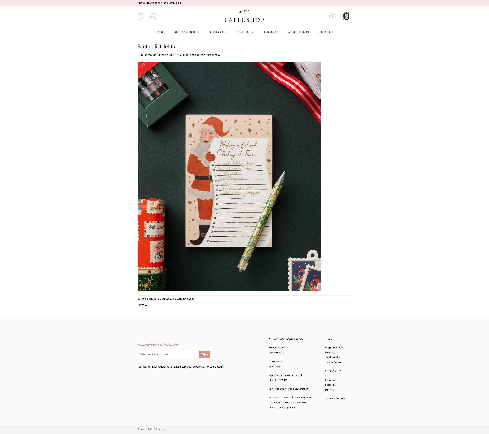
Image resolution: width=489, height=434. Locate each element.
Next (143, 305)
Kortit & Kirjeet (218, 32)
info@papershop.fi (293, 375)
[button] (141, 16)
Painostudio (326, 32)
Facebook (330, 384)
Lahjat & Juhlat (245, 32)
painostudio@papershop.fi (295, 388)
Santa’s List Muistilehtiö (204, 54)
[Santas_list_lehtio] (229, 176)
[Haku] (153, 16)
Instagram (330, 379)
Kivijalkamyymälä (334, 347)
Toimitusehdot (332, 357)
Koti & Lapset (271, 32)
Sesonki (160, 32)
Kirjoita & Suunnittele (187, 32)
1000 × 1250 (176, 54)
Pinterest (329, 389)
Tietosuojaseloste (334, 362)
